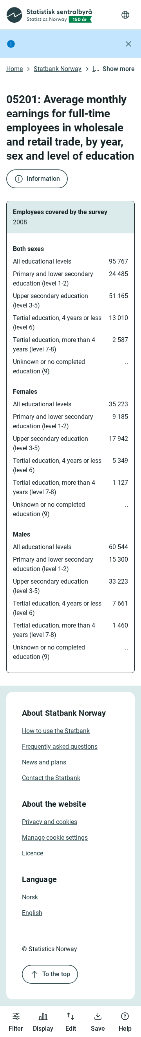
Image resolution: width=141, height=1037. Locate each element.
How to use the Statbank (56, 731)
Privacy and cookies (49, 822)
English (32, 913)
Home (14, 69)
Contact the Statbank (51, 778)
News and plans (44, 762)
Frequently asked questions (60, 746)
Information (43, 178)
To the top (56, 974)
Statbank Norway (57, 69)
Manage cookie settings (55, 837)
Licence (32, 853)
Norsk (30, 897)
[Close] (128, 44)
